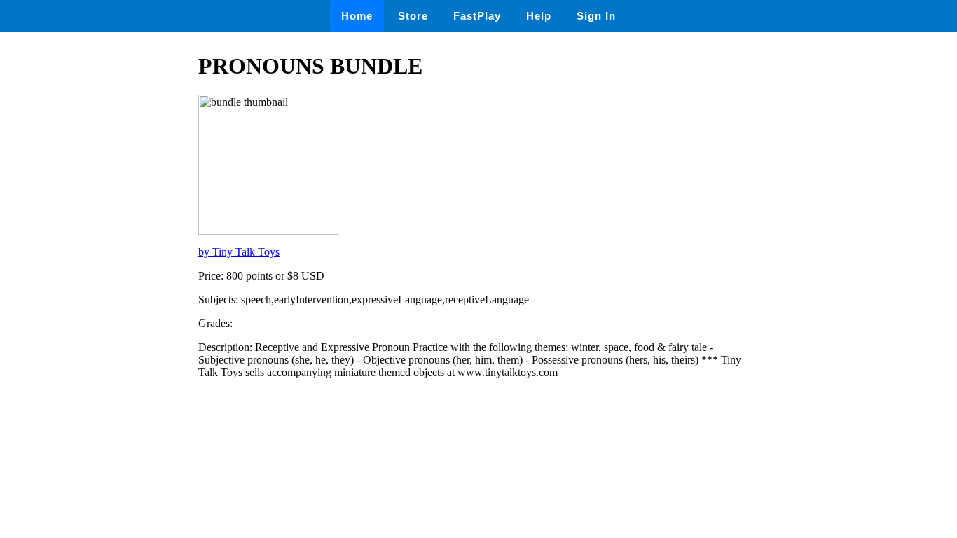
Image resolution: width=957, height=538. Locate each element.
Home (357, 16)
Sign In (596, 16)
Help (538, 16)
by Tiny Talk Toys (239, 252)
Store (413, 16)
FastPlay (477, 16)
